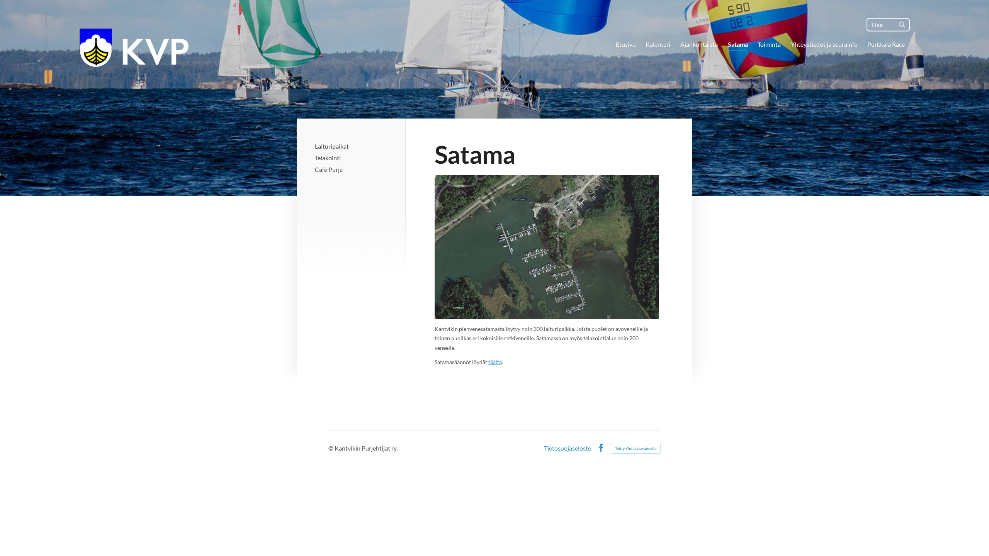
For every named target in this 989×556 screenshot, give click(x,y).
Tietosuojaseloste (567, 448)
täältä (495, 362)
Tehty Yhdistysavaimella (635, 448)
